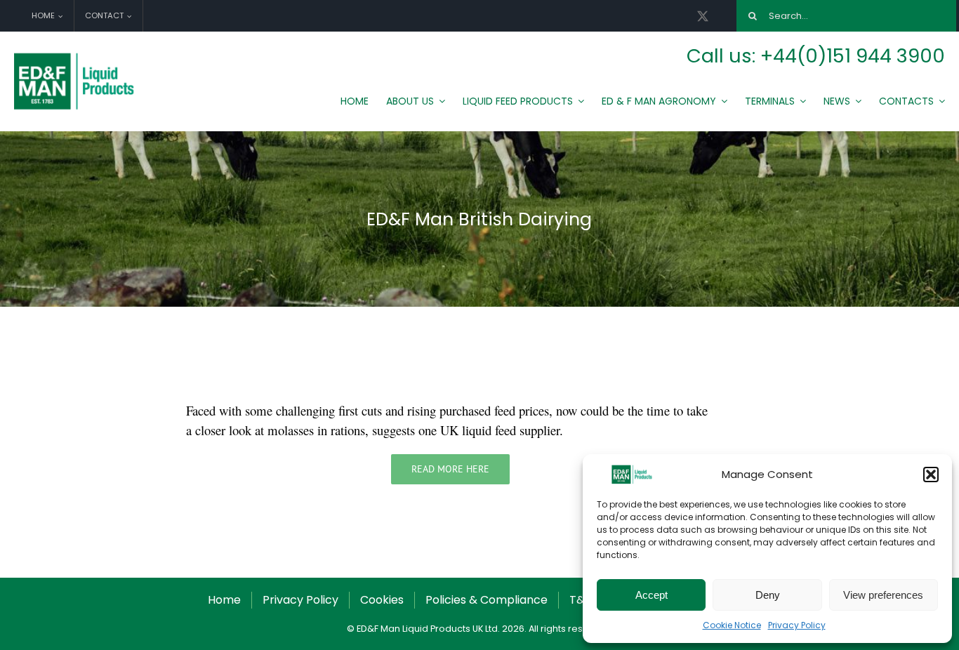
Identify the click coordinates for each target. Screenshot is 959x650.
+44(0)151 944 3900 (852, 55)
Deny (767, 595)
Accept (651, 595)
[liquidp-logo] (75, 56)
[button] (931, 474)
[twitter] (702, 16)
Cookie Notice (732, 625)
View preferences (883, 595)
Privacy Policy (797, 625)
